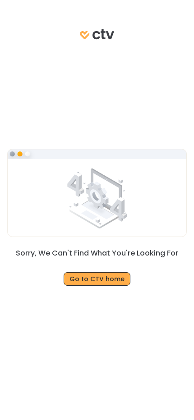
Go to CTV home (97, 278)
